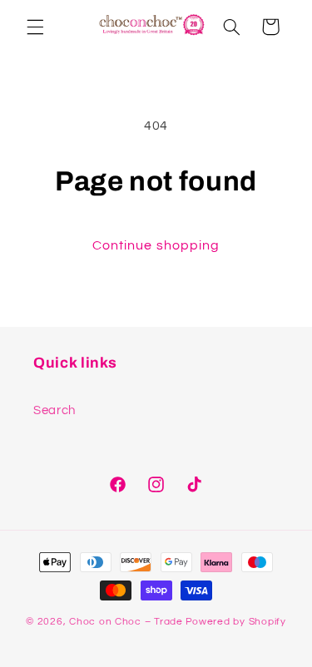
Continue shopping (156, 245)
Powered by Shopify (236, 621)
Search (54, 410)
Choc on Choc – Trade (126, 621)
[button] (35, 26)
